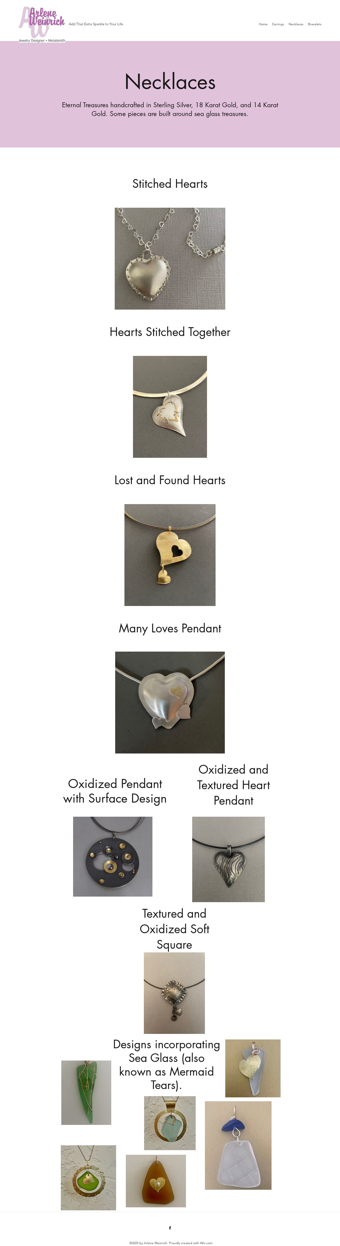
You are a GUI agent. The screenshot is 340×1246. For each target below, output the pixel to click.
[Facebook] (170, 1228)
